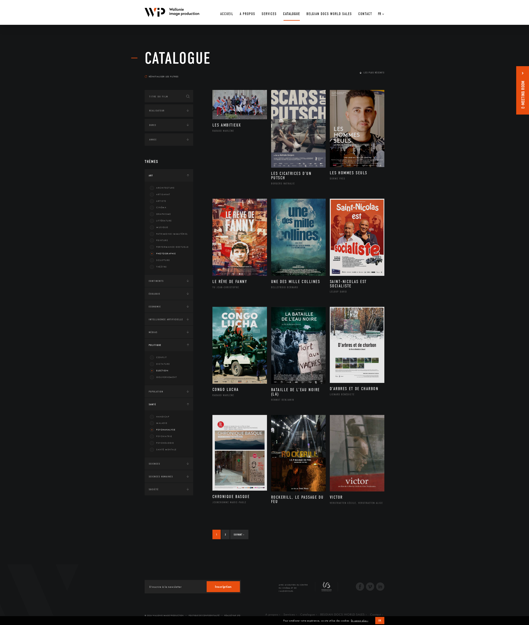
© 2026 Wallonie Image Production (164, 615)
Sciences (154, 463)
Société (154, 489)
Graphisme (163, 214)
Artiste (161, 201)
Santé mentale (166, 449)
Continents (156, 281)
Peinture (162, 240)
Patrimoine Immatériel (172, 233)
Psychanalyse (165, 429)
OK (379, 620)
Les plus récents (374, 72)
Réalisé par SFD (232, 615)
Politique (155, 345)
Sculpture (163, 260)
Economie (155, 306)
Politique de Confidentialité (204, 615)
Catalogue (178, 58)
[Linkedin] (380, 587)
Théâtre (161, 266)
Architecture (165, 187)
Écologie (154, 293)
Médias (153, 332)
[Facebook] (360, 587)
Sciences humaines (161, 476)
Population (156, 391)
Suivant (239, 534)
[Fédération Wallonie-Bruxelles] (326, 588)
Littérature (164, 220)
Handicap (162, 416)
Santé (152, 404)
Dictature (163, 363)
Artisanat (163, 194)
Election (162, 370)
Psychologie (165, 442)
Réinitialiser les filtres (164, 76)
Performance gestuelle (172, 246)
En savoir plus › (359, 620)
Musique (162, 227)
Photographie (166, 253)
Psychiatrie (164, 436)
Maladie (161, 423)
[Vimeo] (370, 587)
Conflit (161, 357)
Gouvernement (166, 377)
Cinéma (161, 207)
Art (151, 175)
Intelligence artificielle (166, 319)
